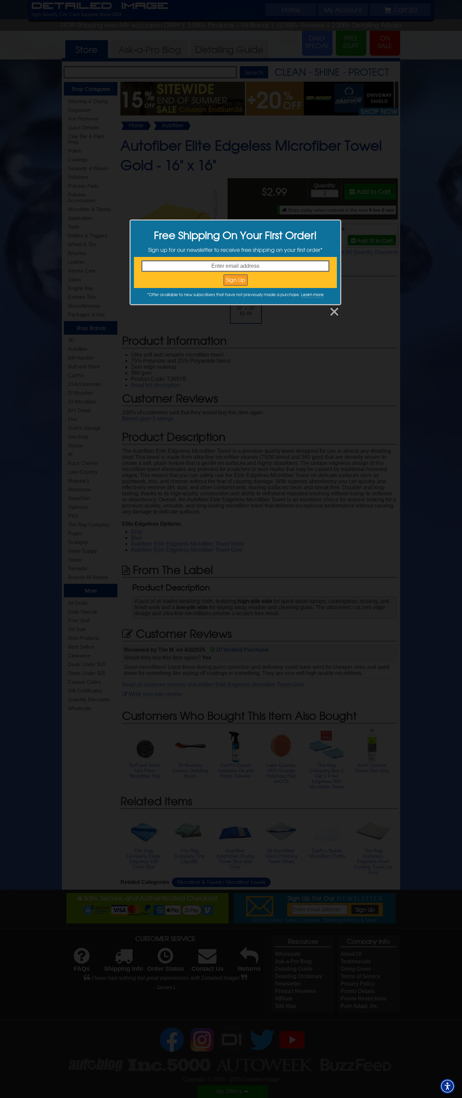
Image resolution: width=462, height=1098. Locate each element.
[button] (447, 1086)
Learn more (312, 294)
